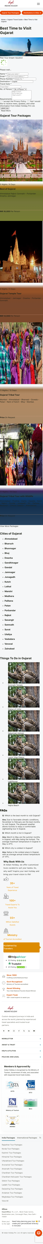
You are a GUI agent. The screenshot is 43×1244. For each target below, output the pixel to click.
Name (3, 74)
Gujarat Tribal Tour (10, 395)
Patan (8, 605)
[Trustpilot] (4, 1031)
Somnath (9, 624)
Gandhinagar (11, 562)
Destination (5, 81)
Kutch (8, 582)
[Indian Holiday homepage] (10, 1009)
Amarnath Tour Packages (12, 1169)
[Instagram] (14, 1031)
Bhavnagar (10, 548)
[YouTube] (34, 1031)
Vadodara (10, 639)
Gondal (8, 567)
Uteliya (8, 634)
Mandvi (8, 591)
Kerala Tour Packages (10, 1149)
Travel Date (5, 84)
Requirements (6, 99)
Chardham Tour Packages (12, 1173)
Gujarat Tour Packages (10, 13)
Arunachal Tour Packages (12, 1165)
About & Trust (8, 1045)
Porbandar (10, 610)
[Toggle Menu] (38, 4)
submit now (4, 108)
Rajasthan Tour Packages (12, 1145)
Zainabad (9, 648)
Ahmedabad (11, 539)
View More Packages (9, 526)
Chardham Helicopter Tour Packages (17, 1177)
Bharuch (9, 543)
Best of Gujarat (7, 189)
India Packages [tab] (8, 1138)
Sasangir (9, 620)
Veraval (9, 644)
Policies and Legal (10, 1057)
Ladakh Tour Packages (11, 1185)
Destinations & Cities (31, 13)
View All (5, 1201)
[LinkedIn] (29, 1031)
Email (3, 76)
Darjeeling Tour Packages (12, 1189)
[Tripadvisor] (9, 1031)
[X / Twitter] (24, 1031)
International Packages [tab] (27, 1138)
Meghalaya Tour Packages (12, 1197)
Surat (7, 629)
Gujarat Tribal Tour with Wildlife (16, 496)
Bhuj (7, 553)
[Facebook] (19, 1031)
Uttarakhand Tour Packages (13, 1161)
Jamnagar (10, 572)
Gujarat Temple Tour (10, 293)
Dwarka (9, 558)
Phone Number (7, 79)
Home (3, 19)
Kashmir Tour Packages (11, 1153)
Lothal (8, 586)
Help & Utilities (9, 1051)
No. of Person (6, 89)
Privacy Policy (20, 101)
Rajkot (8, 615)
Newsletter (7, 1039)
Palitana (9, 601)
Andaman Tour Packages (12, 1193)
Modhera (9, 596)
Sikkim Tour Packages (11, 1181)
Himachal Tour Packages (12, 1157)
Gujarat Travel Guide (15, 19)
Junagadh (10, 577)
